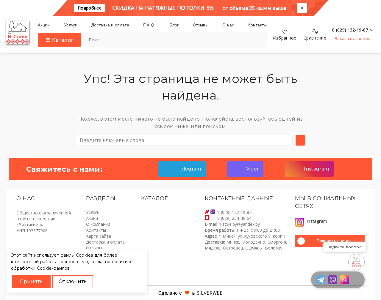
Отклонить (73, 281)
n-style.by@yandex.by (239, 224)
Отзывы (94, 248)
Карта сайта (98, 236)
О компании (98, 224)
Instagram (317, 221)
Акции (92, 218)
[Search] (257, 37)
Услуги (92, 212)
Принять (31, 281)
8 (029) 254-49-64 (234, 218)
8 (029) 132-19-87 (234, 212)
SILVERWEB (209, 293)
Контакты (96, 230)
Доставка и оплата (105, 242)
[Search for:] (184, 140)
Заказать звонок (352, 38)
